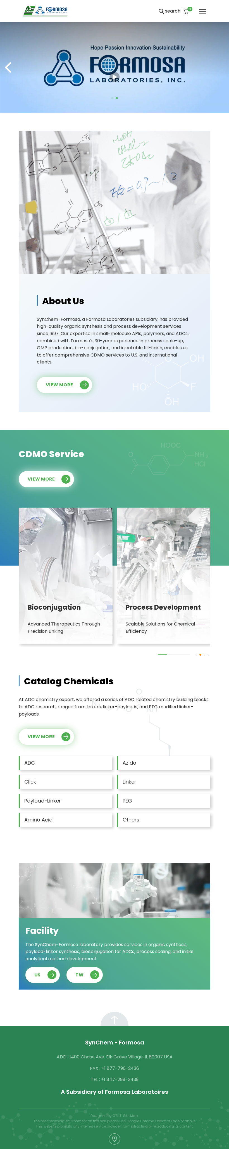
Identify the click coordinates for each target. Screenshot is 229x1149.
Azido (129, 762)
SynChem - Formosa (114, 1042)
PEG (127, 800)
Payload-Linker (42, 800)
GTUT (117, 1115)
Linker (129, 781)
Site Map (130, 1115)
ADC (29, 762)
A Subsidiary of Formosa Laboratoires (114, 1092)
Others (131, 819)
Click (30, 781)
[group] (66, 576)
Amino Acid (38, 819)
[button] (112, 98)
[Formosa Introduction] (114, 67)
